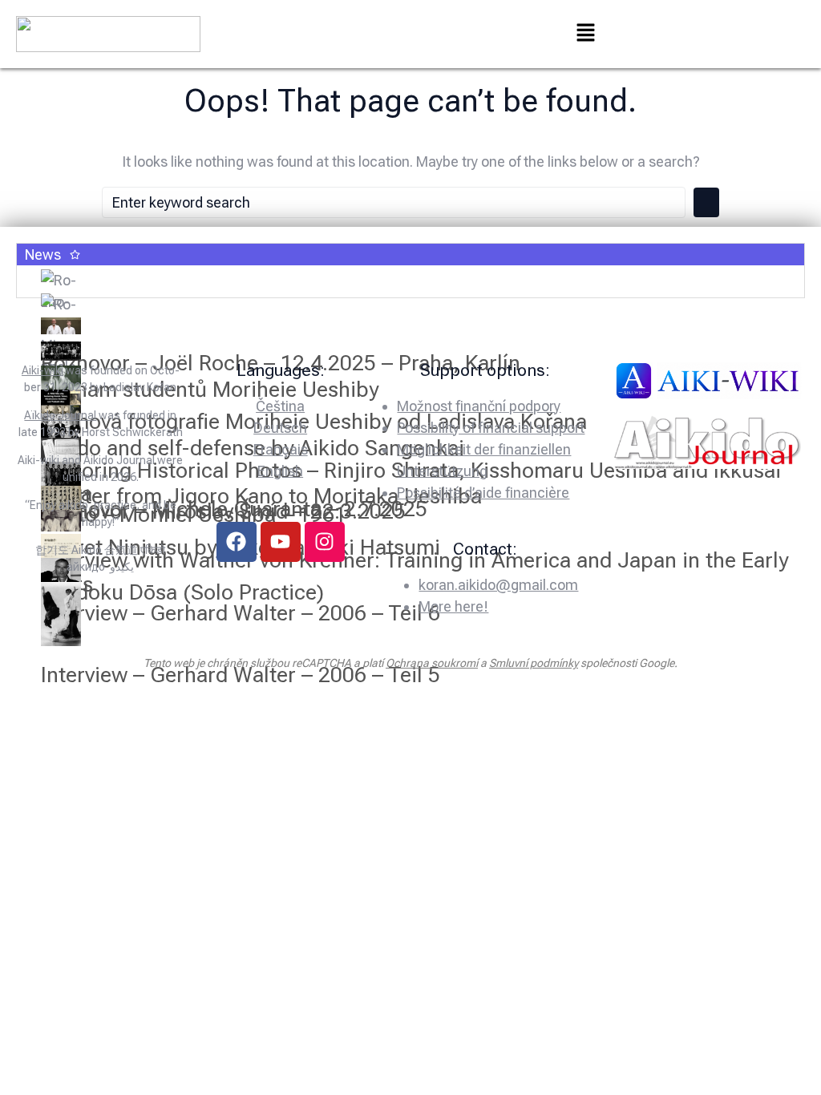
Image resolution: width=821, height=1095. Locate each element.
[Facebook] (236, 542)
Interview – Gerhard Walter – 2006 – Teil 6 (240, 613)
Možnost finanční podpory (478, 406)
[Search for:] (394, 202)
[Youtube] (281, 542)
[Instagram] (325, 542)
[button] (585, 33)
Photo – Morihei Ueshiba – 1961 (193, 514)
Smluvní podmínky (533, 663)
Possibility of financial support (490, 427)
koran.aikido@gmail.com (498, 584)
